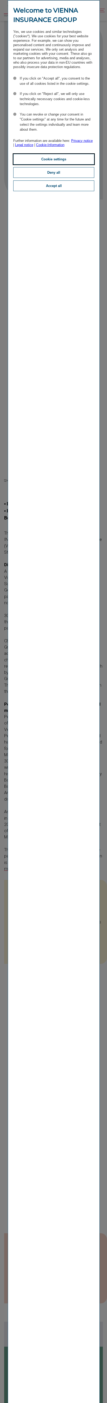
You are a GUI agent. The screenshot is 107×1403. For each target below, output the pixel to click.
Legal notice (24, 145)
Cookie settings (53, 159)
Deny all (53, 172)
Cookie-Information (50, 145)
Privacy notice (82, 141)
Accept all (54, 186)
